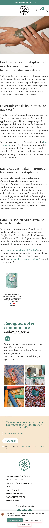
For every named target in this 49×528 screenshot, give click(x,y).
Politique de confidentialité (31, 446)
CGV (8, 486)
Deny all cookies (33, 520)
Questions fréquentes (18, 476)
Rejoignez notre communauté (19, 327)
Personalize (24, 524)
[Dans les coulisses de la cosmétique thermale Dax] (35, 375)
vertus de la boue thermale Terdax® (20, 249)
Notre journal (14, 500)
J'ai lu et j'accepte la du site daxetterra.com (24, 447)
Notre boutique (14, 493)
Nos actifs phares (15, 497)
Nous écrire (12, 490)
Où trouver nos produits (19, 483)
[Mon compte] (46, 10)
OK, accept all (15, 520)
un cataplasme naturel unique (24, 258)
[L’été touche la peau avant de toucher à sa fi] (14, 396)
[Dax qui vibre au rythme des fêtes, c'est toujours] (35, 396)
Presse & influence (16, 479)
